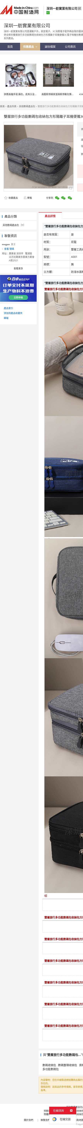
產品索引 (8, 308)
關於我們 (28, 1120)
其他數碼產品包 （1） (14, 225)
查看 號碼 (9, 249)
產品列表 (11, 106)
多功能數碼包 (50, 1069)
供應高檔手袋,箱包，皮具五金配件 (21, 94)
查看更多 (18, 268)
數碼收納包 (49, 1065)
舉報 (29, 198)
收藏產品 (13, 198)
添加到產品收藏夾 (13, 313)
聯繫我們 (45, 1120)
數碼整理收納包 (67, 1065)
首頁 (2, 106)
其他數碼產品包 (27, 106)
